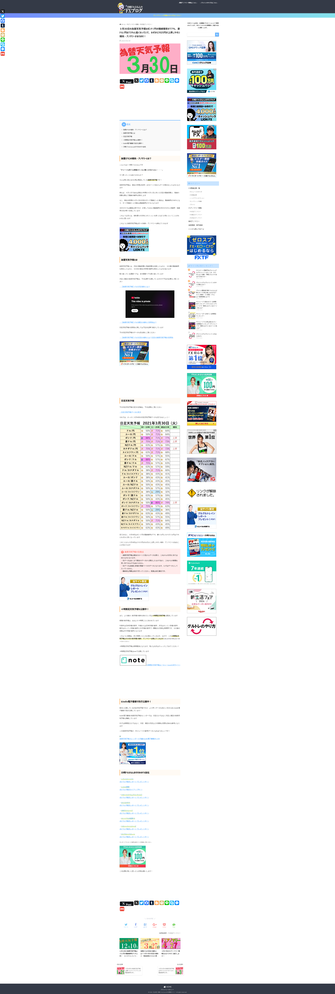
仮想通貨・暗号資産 (196, 225)
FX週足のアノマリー (196, 214)
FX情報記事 (193, 195)
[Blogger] (2, 30)
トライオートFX (127, 779)
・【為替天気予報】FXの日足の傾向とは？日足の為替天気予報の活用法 (146, 337)
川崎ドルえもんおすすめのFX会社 (134, 147)
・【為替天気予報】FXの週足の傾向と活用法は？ (138, 322)
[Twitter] (2, 16)
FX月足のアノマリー (196, 218)
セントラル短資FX (128, 818)
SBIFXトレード (127, 810)
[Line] (2, 39)
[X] (2, 11)
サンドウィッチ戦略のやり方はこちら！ (167, 15)
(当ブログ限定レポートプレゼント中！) (134, 782)
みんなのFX (125, 803)
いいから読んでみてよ (196, 229)
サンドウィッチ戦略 (196, 201)
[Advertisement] (150, 104)
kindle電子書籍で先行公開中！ (133, 143)
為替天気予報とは (129, 133)
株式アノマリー (194, 221)
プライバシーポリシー (167, 989)
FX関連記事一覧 (194, 188)
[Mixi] (2, 35)
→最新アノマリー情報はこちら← (188, 2)
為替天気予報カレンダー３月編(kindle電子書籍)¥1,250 (140, 739)
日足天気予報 (127, 136)
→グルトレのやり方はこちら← (209, 2)
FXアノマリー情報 (195, 208)
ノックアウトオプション (197, 198)
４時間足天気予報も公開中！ (133, 140)
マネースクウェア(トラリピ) (131, 795)
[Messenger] (2, 49)
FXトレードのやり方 (196, 191)
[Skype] (2, 44)
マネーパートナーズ (128, 826)
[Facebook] (2, 20)
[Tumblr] (2, 25)
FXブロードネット (128, 834)
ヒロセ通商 (125, 787)
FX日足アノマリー (174, 933)
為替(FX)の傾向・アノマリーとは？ (135, 130)
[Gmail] (2, 53)
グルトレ (192, 204)
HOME (169, 987)
